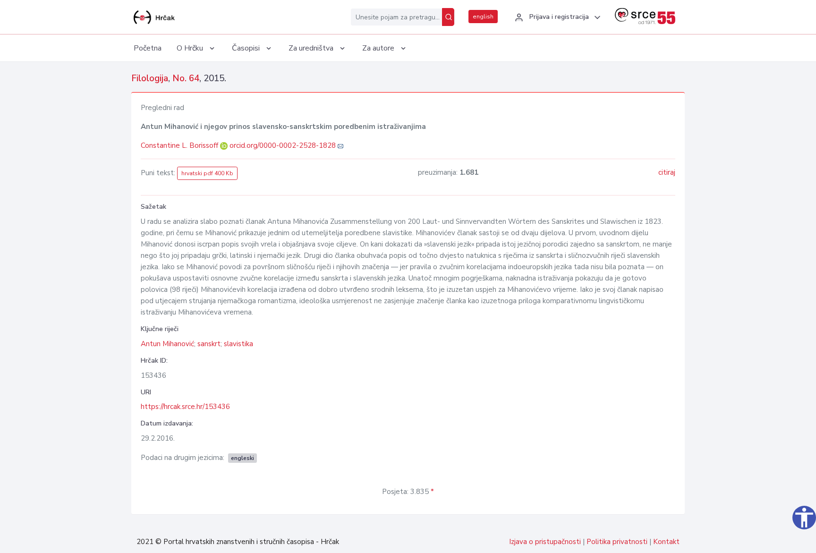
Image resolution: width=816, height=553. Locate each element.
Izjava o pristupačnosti (545, 541)
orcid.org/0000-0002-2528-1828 (283, 145)
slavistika (238, 344)
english (483, 16)
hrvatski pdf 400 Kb (207, 173)
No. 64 (185, 78)
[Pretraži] (448, 17)
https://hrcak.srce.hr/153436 (185, 406)
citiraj (666, 172)
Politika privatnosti (616, 541)
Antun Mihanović (167, 344)
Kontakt (666, 541)
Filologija (149, 78)
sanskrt (209, 344)
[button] (556, 17)
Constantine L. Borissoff (180, 145)
